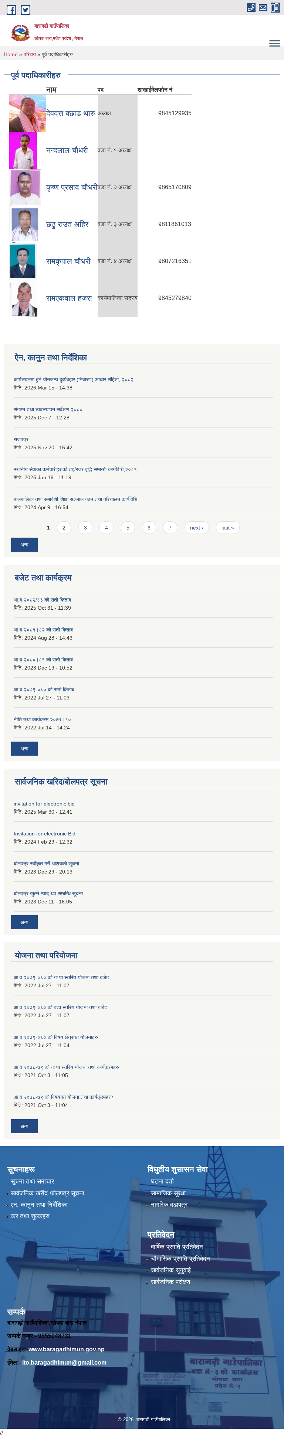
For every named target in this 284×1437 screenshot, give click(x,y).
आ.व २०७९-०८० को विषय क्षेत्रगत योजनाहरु (56, 1037)
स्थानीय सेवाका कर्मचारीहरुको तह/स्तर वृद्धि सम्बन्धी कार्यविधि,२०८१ (75, 469)
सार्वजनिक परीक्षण (170, 1282)
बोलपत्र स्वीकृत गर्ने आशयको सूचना (46, 863)
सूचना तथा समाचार (32, 1181)
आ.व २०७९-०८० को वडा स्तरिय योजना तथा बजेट (60, 1007)
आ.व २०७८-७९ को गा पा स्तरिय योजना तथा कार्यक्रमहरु (66, 1067)
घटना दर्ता (162, 1181)
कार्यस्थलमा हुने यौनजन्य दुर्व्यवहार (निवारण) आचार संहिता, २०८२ (73, 379)
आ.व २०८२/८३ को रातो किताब (42, 600)
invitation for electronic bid (44, 804)
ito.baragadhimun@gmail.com (64, 1362)
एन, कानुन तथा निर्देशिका (39, 1204)
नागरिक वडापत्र (169, 1204)
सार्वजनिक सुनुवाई (171, 1270)
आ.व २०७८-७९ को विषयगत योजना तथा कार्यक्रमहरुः (63, 1097)
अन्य (24, 545)
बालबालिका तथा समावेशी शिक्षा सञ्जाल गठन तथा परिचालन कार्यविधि (75, 499)
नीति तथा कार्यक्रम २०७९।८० (42, 719)
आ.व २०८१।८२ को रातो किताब (43, 630)
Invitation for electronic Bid (44, 834)
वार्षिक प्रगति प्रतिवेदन (177, 1246)
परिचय (30, 54)
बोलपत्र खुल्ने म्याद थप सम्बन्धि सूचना (48, 893)
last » (228, 528)
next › (196, 528)
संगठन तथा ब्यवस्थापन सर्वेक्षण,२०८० (48, 409)
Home (11, 54)
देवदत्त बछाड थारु (70, 113)
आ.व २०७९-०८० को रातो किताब (44, 689)
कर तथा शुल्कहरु (30, 1216)
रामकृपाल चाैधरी (68, 261)
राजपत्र (21, 439)
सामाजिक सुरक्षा (168, 1193)
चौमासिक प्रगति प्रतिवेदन (180, 1258)
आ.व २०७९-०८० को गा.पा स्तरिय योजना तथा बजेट (61, 977)
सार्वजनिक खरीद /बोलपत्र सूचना (47, 1193)
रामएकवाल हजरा (69, 298)
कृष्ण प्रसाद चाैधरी (72, 187)
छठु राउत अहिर (67, 224)
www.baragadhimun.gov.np (66, 1349)
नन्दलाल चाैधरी (67, 150)
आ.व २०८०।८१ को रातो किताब (43, 660)
